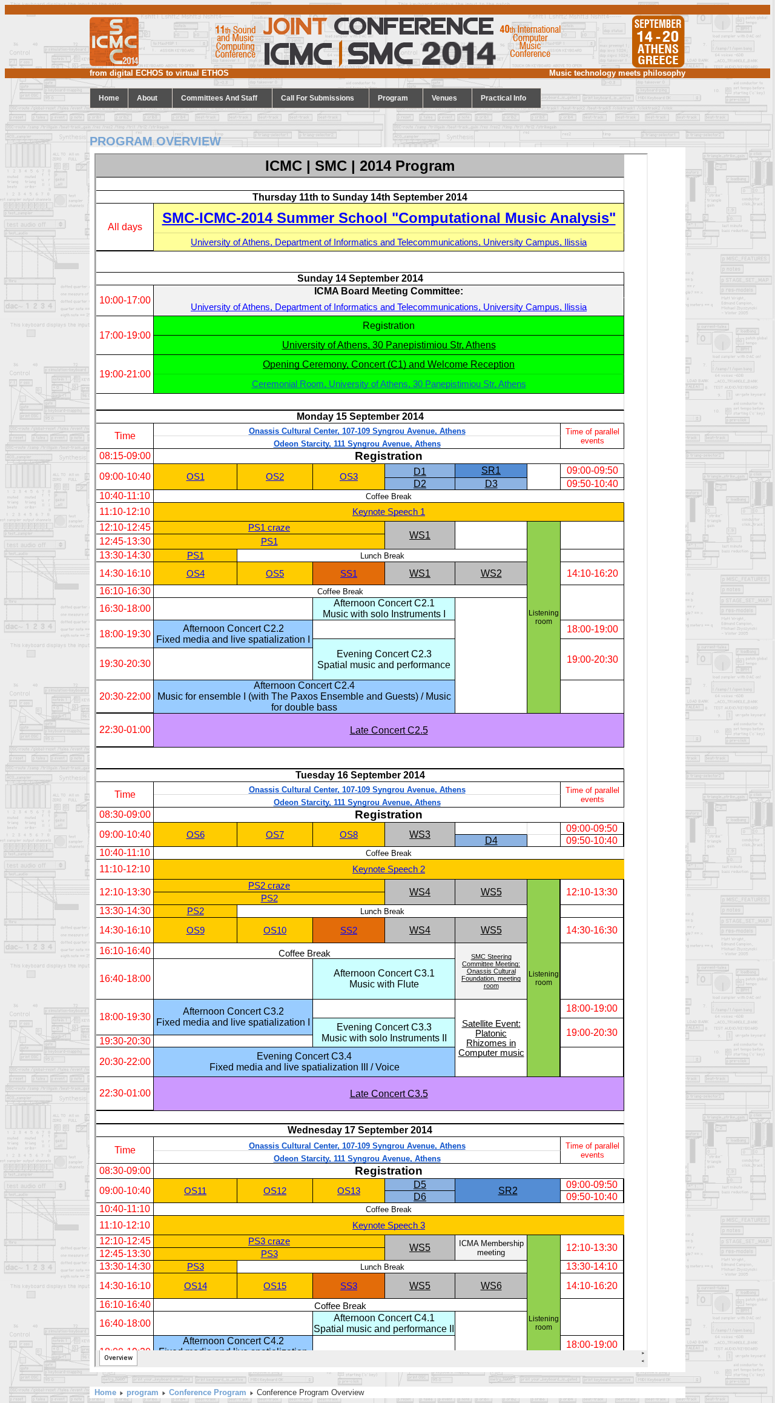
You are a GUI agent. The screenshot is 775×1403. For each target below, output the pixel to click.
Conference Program (207, 1392)
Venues (444, 98)
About (147, 98)
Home (105, 1392)
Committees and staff (219, 98)
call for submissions (317, 98)
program (393, 98)
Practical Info (503, 98)
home (109, 98)
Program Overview (155, 141)
